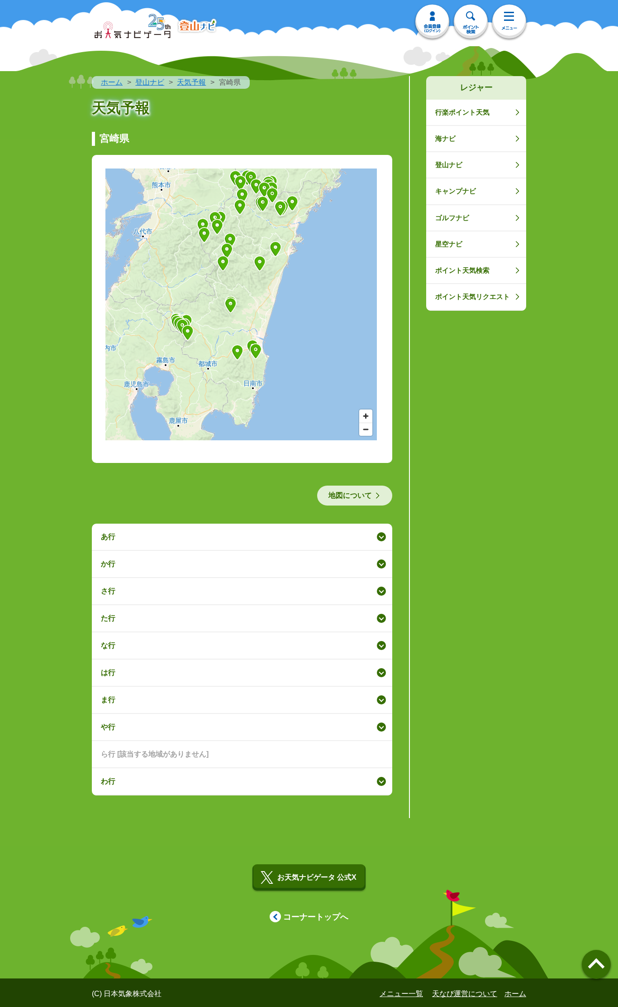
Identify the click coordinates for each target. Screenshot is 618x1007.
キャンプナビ (455, 191)
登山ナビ (149, 82)
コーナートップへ (315, 916)
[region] (241, 304)
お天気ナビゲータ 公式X (317, 877)
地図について (350, 495)
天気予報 (191, 82)
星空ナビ (448, 244)
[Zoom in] (365, 416)
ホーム (112, 82)
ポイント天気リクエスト (472, 296)
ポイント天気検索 (462, 270)
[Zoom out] (365, 429)
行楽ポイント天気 (462, 112)
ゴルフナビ (452, 218)
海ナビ (445, 138)
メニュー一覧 (401, 993)
